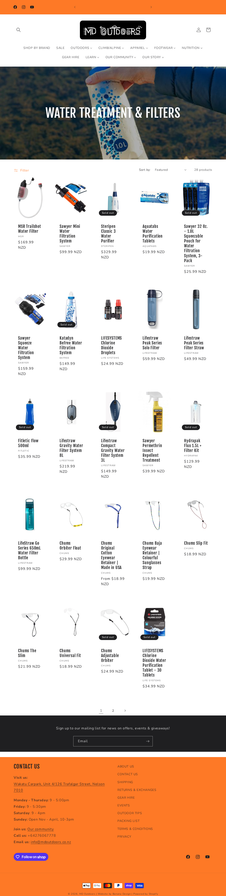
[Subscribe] (148, 741)
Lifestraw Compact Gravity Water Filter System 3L (113, 450)
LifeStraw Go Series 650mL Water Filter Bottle (29, 550)
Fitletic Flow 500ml (28, 443)
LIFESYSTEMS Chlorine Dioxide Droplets (111, 345)
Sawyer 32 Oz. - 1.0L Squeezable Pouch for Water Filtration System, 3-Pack (196, 243)
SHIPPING (125, 782)
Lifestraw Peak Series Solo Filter (152, 343)
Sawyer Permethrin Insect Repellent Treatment (152, 450)
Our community (40, 829)
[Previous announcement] (75, 7)
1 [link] (101, 710)
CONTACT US (127, 774)
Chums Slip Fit (196, 543)
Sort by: (145, 170)
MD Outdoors (87, 894)
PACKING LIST (128, 821)
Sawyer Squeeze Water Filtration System (26, 348)
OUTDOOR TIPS (129, 813)
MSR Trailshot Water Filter (29, 229)
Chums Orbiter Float (70, 546)
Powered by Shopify (145, 894)
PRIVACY (124, 836)
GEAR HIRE (126, 798)
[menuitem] (36, 48)
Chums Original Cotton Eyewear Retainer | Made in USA (111, 555)
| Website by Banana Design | (114, 894)
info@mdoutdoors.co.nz (51, 842)
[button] (18, 30)
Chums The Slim (27, 653)
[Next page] (125, 710)
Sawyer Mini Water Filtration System (70, 234)
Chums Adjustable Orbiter (110, 655)
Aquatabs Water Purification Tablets (153, 234)
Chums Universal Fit (70, 653)
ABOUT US (125, 766)
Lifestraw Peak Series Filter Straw (194, 343)
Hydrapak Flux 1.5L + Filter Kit (193, 445)
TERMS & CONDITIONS (135, 829)
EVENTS (123, 805)
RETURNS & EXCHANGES (136, 790)
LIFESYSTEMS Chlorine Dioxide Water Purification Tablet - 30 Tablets (154, 663)
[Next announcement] (151, 7)
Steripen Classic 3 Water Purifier (108, 234)
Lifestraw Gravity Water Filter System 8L (71, 448)
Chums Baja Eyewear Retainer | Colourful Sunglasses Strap (152, 555)
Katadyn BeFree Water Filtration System (71, 345)
